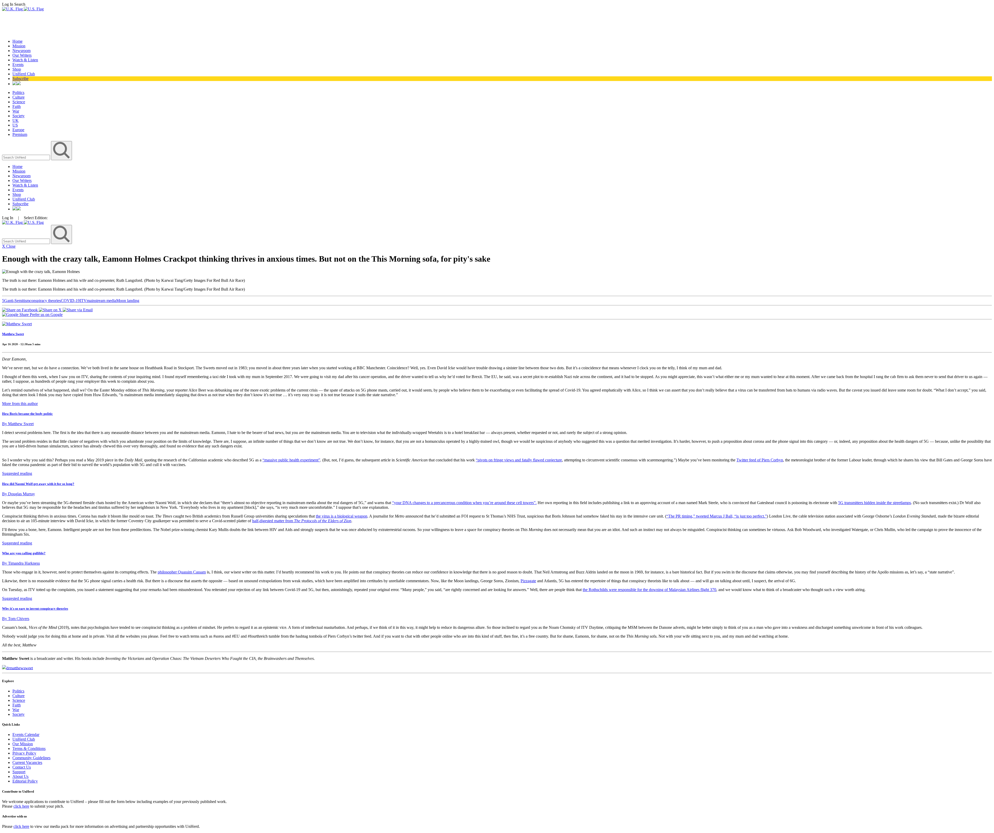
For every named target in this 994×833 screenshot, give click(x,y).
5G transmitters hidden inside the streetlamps (874, 502)
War (15, 111)
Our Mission (22, 744)
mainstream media (101, 300)
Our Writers (22, 55)
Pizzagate (528, 581)
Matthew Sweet (13, 334)
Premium (19, 134)
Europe (18, 130)
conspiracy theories (45, 300)
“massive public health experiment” (291, 460)
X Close (9, 246)
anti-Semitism (18, 300)
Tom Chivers (15, 618)
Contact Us (21, 767)
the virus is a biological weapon (341, 516)
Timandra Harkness (21, 563)
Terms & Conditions (29, 748)
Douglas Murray (18, 494)
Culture (18, 97)
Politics (18, 92)
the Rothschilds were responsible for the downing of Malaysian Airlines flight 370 (649, 589)
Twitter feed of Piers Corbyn (759, 460)
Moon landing (127, 300)
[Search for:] (26, 157)
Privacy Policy (24, 753)
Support (18, 772)
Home (17, 41)
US (15, 125)
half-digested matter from (301, 521)
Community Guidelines (31, 758)
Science (18, 102)
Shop (16, 69)
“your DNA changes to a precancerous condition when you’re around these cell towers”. (464, 502)
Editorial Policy (25, 781)
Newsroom (21, 50)
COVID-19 (70, 300)
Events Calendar (25, 734)
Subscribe (20, 78)
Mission (18, 46)
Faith (16, 106)
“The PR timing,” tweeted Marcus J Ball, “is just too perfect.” (716, 516)
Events (18, 64)
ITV (83, 300)
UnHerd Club (23, 74)
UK (15, 120)
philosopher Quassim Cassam (182, 572)
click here (21, 806)
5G (4, 300)
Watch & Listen (25, 60)
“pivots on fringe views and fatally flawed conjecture (519, 460)
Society (18, 116)
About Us (20, 776)
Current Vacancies (27, 762)
